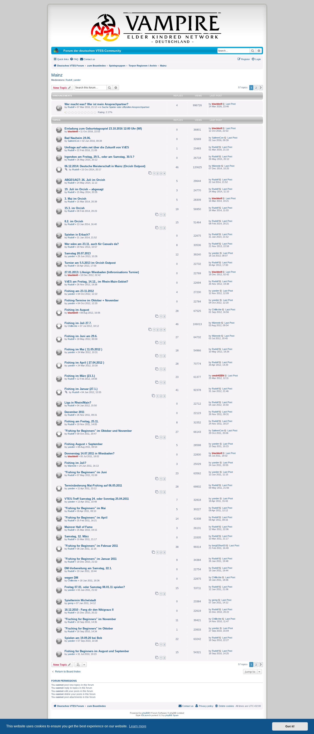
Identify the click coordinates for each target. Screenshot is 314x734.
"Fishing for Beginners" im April (86, 517)
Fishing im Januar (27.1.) (81, 389)
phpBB (145, 713)
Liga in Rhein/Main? (78, 402)
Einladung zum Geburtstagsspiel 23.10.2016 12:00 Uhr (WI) (103, 128)
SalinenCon (73, 141)
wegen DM (71, 577)
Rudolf (69, 80)
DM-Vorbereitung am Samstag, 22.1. (88, 568)
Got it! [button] (290, 726)
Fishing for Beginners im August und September (97, 651)
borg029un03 (219, 545)
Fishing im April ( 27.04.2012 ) (84, 362)
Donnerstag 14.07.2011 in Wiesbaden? (89, 453)
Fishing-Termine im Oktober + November (92, 300)
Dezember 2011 (74, 412)
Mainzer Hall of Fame (78, 527)
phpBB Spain (172, 715)
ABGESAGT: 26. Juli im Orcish (85, 179)
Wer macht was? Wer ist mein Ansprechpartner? (96, 104)
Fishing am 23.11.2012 (79, 291)
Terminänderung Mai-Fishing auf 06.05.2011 (93, 485)
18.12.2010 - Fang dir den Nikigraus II (89, 609)
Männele (216, 166)
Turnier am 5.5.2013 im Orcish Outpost (90, 262)
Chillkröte (217, 309)
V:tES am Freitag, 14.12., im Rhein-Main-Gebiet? (96, 281)
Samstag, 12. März (77, 536)
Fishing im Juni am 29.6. (81, 336)
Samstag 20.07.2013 (78, 253)
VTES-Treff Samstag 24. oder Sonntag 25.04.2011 (97, 498)
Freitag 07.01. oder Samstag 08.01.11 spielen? (95, 587)
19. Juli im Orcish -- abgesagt (84, 189)
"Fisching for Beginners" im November (90, 619)
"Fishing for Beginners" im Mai (85, 508)
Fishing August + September (84, 444)
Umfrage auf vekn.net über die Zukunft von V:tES (97, 147)
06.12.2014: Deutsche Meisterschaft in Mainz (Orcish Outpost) (105, 166)
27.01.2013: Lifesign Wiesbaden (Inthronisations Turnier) (102, 272)
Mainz (57, 75)
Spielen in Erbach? (77, 234)
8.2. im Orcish (74, 221)
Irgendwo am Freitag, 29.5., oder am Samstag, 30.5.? (99, 156)
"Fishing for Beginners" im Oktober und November (98, 430)
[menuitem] (74, 59)
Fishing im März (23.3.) (80, 375)
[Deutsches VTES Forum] (157, 27)
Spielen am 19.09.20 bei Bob (83, 638)
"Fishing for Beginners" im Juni (86, 472)
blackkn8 (217, 104)
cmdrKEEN (218, 375)
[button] (261, 87)
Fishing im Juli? (75, 462)
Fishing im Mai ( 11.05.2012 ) (83, 349)
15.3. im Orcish (75, 208)
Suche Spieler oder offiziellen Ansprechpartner (126, 107)
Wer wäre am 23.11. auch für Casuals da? (92, 244)
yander (77, 80)
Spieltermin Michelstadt (80, 600)
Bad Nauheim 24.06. (78, 138)
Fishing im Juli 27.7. (78, 323)
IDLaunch (146, 715)
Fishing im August (77, 309)
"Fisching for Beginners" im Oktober (89, 628)
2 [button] (256, 88)
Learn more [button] (137, 726)
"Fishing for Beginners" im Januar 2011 (91, 558)
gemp (70, 603)
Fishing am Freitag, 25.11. (82, 421)
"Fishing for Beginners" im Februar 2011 (91, 545)
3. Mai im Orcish (75, 198)
